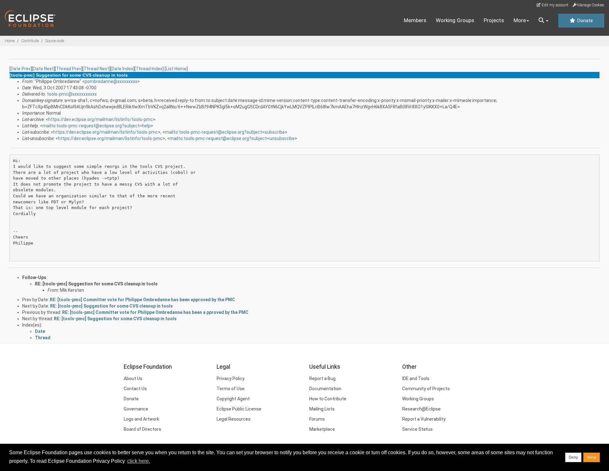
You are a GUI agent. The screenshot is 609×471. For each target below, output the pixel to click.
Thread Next (96, 68)
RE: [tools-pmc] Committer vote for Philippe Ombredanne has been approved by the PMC (142, 299)
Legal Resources (234, 419)
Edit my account (554, 5)
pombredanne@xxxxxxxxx (111, 81)
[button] (543, 20)
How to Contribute (327, 398)
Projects (494, 20)
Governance (136, 408)
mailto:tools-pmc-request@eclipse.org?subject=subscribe (225, 132)
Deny (573, 457)
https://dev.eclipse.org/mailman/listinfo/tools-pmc (100, 119)
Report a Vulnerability (424, 419)
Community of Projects (426, 388)
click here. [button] (138, 461)
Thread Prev (68, 68)
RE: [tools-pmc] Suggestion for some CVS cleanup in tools (96, 283)
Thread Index (149, 68)
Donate (584, 20)
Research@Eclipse (421, 408)
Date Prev (21, 68)
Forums (317, 419)
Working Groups (455, 20)
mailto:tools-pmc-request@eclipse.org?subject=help (97, 125)
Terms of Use (231, 388)
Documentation (325, 388)
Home (10, 41)
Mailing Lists (322, 408)
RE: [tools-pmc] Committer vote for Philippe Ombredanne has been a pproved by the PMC (155, 312)
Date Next (43, 68)
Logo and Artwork (141, 419)
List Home (176, 68)
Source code (54, 41)
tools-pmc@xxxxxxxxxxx (72, 94)
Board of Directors (142, 429)
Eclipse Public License (239, 408)
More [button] (520, 20)
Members (415, 20)
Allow (591, 457)
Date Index (122, 68)
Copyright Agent (233, 398)
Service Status (417, 429)
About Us (133, 378)
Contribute (30, 41)
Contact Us (135, 388)
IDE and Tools (415, 378)
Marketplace (322, 429)
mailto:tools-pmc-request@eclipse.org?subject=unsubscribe (232, 138)
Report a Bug (322, 378)
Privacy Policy (231, 378)
